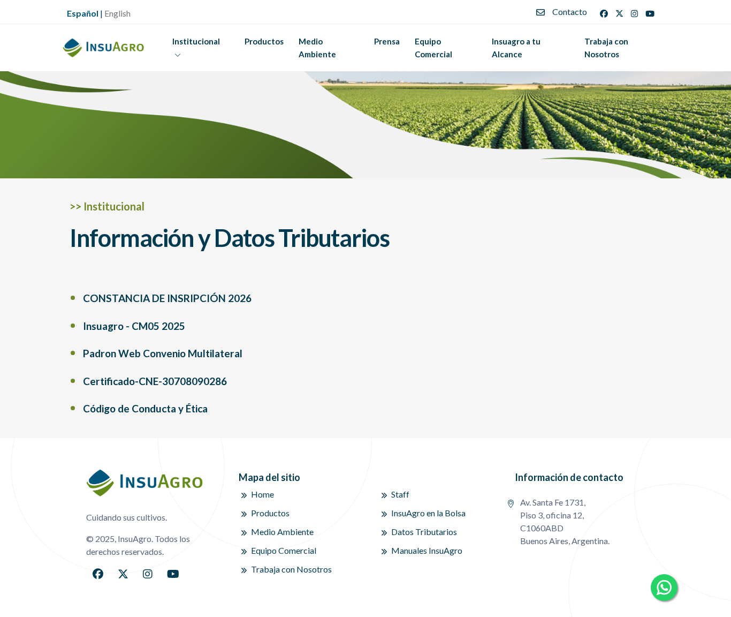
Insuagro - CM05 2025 (134, 326)
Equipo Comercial (433, 47)
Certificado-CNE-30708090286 (155, 381)
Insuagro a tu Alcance (516, 47)
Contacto (569, 11)
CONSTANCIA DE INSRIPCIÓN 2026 (167, 298)
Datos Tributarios (424, 531)
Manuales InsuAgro (426, 550)
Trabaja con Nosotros (606, 47)
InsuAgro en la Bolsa (428, 513)
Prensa (387, 41)
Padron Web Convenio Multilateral (162, 353)
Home (262, 494)
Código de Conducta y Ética (145, 408)
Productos (264, 41)
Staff (400, 494)
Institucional (196, 41)
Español (82, 13)
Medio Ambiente (317, 47)
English (117, 13)
